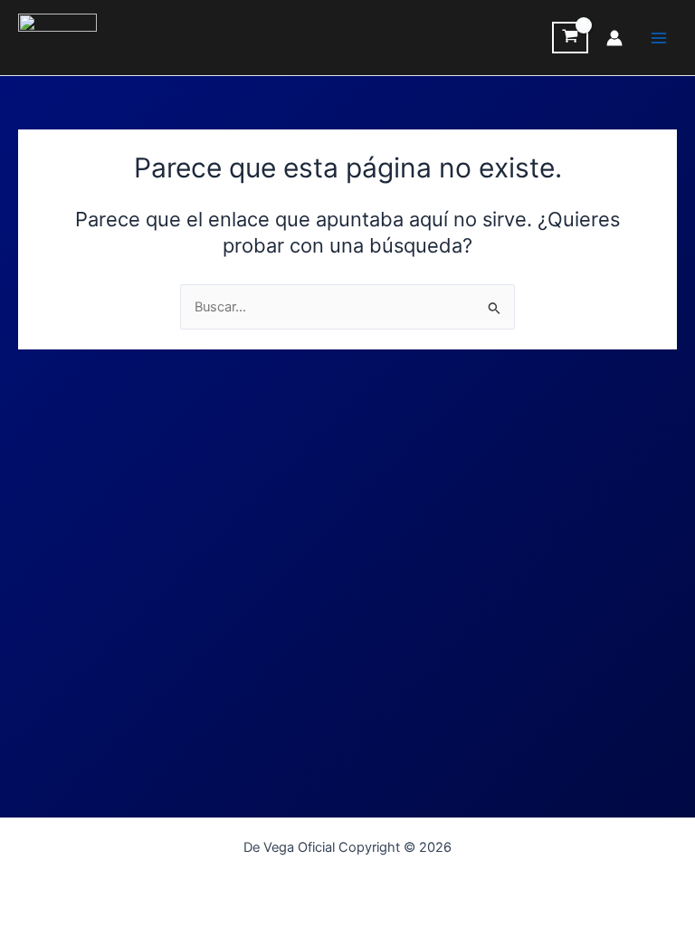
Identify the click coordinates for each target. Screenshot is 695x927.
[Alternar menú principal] (659, 37)
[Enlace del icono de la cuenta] (614, 38)
